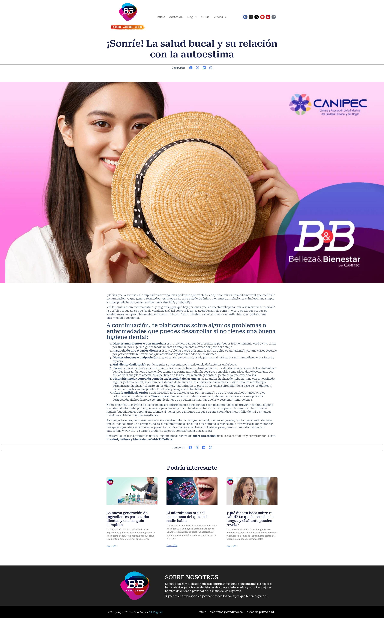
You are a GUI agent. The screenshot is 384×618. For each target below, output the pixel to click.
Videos (218, 16)
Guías (205, 16)
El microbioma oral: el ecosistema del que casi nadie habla (186, 517)
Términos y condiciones (226, 611)
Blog (190, 16)
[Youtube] (262, 17)
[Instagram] (251, 17)
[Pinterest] (268, 17)
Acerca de (176, 16)
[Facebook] (245, 17)
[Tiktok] (274, 17)
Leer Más (111, 546)
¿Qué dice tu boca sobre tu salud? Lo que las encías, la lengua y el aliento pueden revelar (250, 519)
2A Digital (155, 612)
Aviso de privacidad (260, 611)
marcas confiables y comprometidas (245, 435)
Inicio (161, 16)
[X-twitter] (256, 17)
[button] (191, 67)
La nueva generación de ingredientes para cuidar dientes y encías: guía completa (128, 519)
